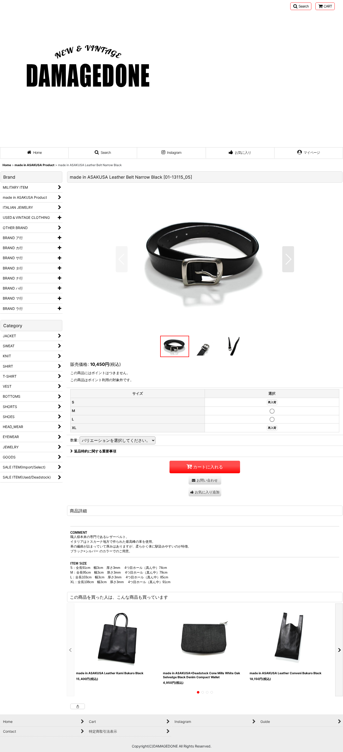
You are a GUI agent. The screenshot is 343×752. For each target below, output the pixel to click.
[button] (300, 6)
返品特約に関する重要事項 (95, 451)
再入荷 (272, 402)
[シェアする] (77, 706)
